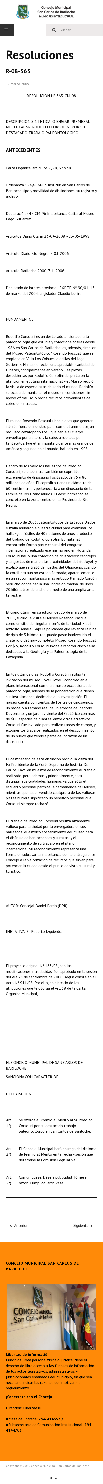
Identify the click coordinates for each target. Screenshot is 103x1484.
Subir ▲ (52, 1478)
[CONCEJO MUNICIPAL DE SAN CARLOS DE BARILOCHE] (51, 12)
